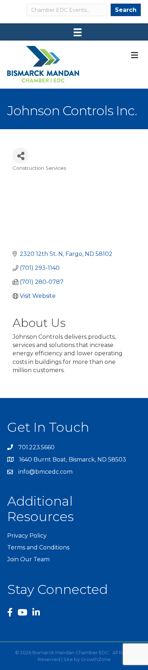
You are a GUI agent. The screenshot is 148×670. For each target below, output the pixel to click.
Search (126, 9)
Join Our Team (28, 559)
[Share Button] (21, 155)
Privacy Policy (27, 535)
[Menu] (78, 32)
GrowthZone (96, 659)
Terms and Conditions (38, 547)
